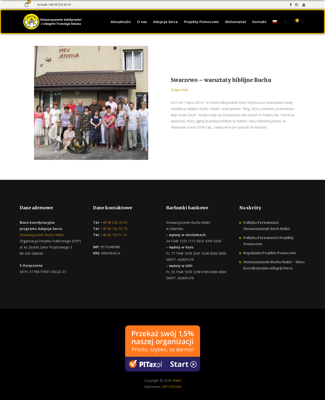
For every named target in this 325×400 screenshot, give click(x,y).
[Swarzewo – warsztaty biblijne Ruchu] (91, 103)
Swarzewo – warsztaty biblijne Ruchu (221, 80)
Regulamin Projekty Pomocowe (269, 253)
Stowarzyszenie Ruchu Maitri (42, 235)
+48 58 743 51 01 (113, 235)
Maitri (176, 380)
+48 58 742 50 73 (113, 228)
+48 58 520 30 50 (59, 5)
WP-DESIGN (171, 386)
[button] (9, 390)
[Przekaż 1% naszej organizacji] (162, 348)
